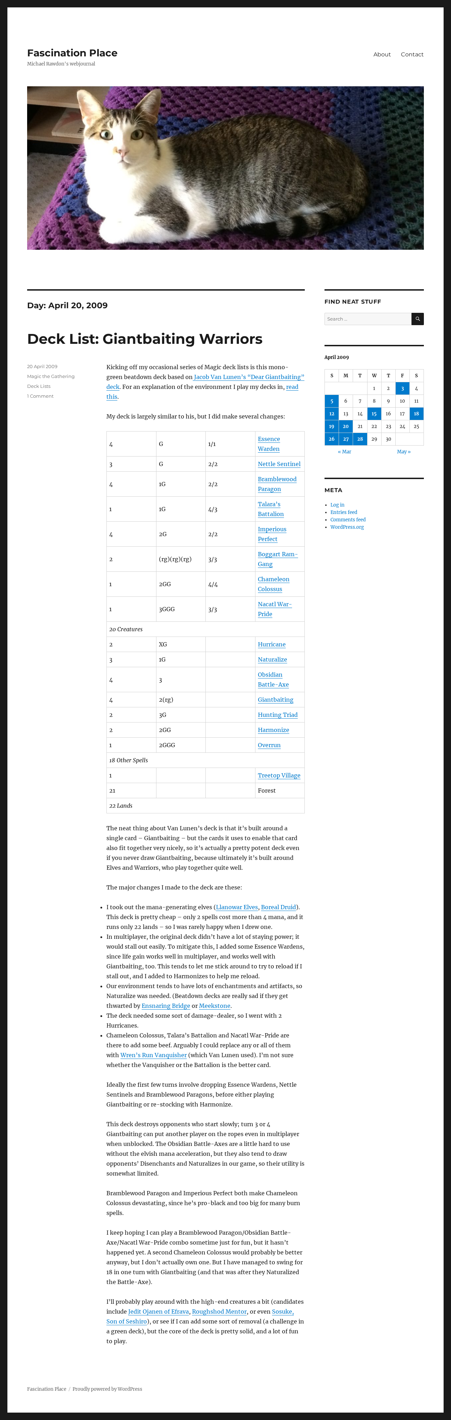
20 (346, 426)
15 (374, 414)
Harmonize (273, 729)
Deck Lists (38, 386)
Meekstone (214, 1005)
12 (331, 414)
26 (332, 439)
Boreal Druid (278, 907)
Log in (337, 505)
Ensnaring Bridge (166, 1005)
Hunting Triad (278, 714)
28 (360, 439)
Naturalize (272, 659)
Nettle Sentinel (279, 463)
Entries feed (343, 512)
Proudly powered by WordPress (107, 1389)
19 (331, 426)
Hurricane (272, 644)
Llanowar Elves (237, 907)
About (382, 54)
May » (404, 452)
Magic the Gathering (51, 376)
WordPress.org (347, 527)
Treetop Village (279, 775)
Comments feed (348, 520)
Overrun (269, 745)
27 (346, 439)
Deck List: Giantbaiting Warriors (144, 338)
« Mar (344, 452)
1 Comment (40, 396)
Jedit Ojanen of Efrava (158, 1311)
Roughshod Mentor (219, 1311)
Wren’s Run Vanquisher (154, 1055)
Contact (412, 54)
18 (416, 414)
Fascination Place (72, 53)
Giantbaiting (276, 699)
